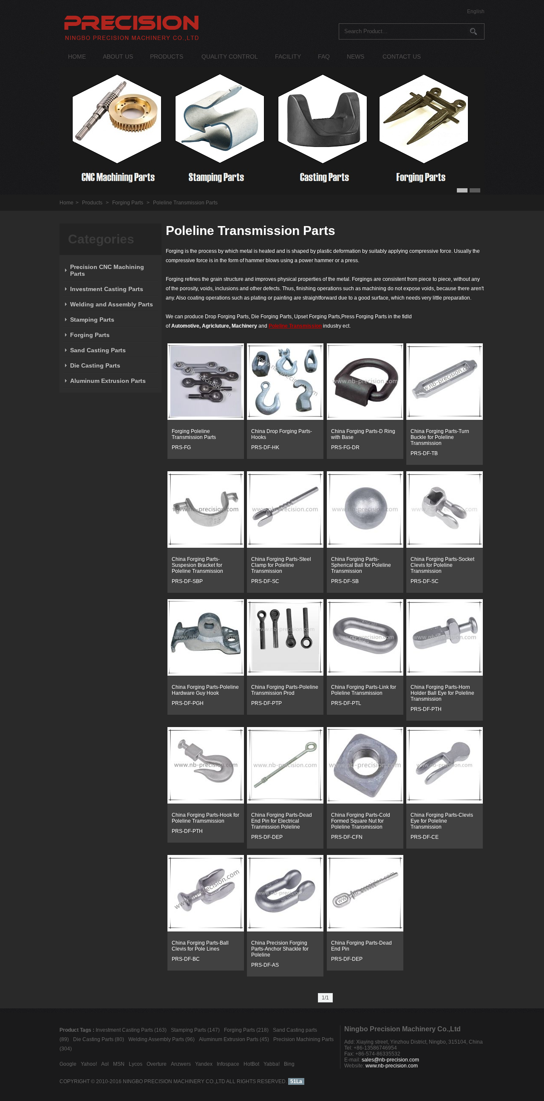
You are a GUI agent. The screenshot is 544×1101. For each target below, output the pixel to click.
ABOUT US (118, 56)
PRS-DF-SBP (187, 581)
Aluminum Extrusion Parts (108, 380)
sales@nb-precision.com (390, 1060)
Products (92, 203)
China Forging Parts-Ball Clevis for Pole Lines (200, 946)
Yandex (203, 1064)
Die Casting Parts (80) (98, 1039)
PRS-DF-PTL (346, 703)
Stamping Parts (92, 319)
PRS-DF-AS (265, 965)
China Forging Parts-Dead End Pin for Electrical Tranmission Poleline (281, 821)
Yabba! (272, 1064)
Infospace (228, 1064)
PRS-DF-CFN (347, 837)
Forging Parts (127, 203)
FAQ (324, 56)
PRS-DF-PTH (426, 709)
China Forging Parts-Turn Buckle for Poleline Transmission (440, 437)
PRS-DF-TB (424, 453)
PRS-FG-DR (345, 447)
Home (67, 203)
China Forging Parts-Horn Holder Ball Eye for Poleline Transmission (442, 693)
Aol (105, 1064)
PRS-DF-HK (265, 447)
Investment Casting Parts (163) (131, 1030)
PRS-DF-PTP (266, 703)
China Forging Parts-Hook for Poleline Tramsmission (205, 818)
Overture (157, 1064)
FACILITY (288, 56)
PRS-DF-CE (425, 837)
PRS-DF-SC (265, 581)
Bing (289, 1064)
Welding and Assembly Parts (111, 304)
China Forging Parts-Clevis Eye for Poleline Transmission (442, 821)
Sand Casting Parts (98, 350)
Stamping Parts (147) (195, 1030)
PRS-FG (181, 447)
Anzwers (181, 1064)
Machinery (244, 326)
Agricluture (215, 326)
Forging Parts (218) (246, 1030)
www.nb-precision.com (392, 1066)
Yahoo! (89, 1064)
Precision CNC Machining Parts (107, 270)
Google (68, 1064)
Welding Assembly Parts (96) (161, 1039)
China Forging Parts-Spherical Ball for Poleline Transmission (361, 565)
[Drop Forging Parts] (365, 418)
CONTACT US (401, 56)
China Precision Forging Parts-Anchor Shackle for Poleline (280, 949)
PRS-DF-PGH (188, 703)
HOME (77, 56)
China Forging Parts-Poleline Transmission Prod (284, 690)
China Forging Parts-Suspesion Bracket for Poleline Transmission (197, 565)
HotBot (251, 1064)
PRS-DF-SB (345, 581)
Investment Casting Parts (106, 289)
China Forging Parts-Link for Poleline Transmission (363, 690)
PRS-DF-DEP (267, 837)
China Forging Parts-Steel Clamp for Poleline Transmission (281, 565)
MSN (119, 1064)
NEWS (355, 56)
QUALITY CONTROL (229, 56)
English (475, 11)
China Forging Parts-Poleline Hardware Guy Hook (205, 690)
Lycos (135, 1064)
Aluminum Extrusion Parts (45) (234, 1039)
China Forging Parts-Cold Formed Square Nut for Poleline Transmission (360, 821)
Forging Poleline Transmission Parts (194, 434)
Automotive (185, 326)
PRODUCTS (166, 56)
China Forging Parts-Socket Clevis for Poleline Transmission (442, 565)
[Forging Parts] (205, 418)
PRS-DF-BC (186, 959)
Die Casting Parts (95, 365)
